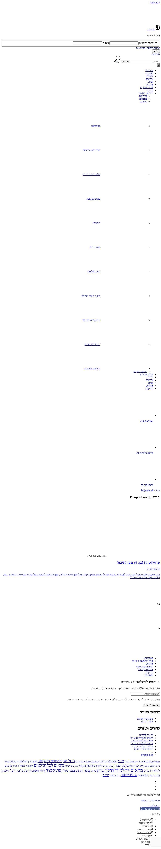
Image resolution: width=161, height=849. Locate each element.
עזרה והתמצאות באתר (142, 661)
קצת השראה (154, 775)
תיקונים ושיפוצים (92, 368)
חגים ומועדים (147, 754)
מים (72, 766)
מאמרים (149, 73)
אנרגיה (141, 761)
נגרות (101, 770)
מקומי (68, 766)
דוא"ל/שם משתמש (148, 43)
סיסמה (106, 43)
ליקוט (98, 766)
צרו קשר (149, 388)
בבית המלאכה (93, 198)
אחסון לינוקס (147, 721)
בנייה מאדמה (86, 761)
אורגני (149, 761)
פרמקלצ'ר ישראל (145, 718)
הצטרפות (140, 48)
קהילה (42, 771)
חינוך (30, 761)
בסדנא (77, 761)
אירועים (149, 79)
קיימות (5, 770)
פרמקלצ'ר (95, 126)
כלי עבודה (119, 765)
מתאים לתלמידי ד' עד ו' (142, 740)
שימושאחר (143, 775)
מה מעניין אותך (146, 93)
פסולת (65, 770)
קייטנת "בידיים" (20, 770)
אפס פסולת (134, 761)
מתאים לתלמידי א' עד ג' (141, 737)
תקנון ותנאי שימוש (144, 666)
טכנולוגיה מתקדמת (91, 320)
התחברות (155, 800)
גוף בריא (96, 223)
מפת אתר (148, 675)
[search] (145, 61)
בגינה (121, 761)
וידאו (35, 761)
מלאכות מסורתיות (91, 174)
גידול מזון (68, 761)
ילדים (141, 766)
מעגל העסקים (146, 87)
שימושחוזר (129, 775)
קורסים (150, 90)
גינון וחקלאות (94, 271)
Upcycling (156, 761)
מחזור (76, 766)
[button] (150, 808)
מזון (93, 765)
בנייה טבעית (95, 761)
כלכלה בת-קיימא (107, 766)
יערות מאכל (132, 765)
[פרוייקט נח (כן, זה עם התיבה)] (142, 529)
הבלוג (150, 81)
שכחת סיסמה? (153, 48)
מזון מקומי (85, 765)
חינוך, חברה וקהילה (90, 295)
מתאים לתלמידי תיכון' (143, 746)
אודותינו (149, 84)
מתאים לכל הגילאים (143, 749)
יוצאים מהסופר (149, 766)
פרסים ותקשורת (145, 669)
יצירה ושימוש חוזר (91, 150)
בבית (127, 761)
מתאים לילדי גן (146, 735)
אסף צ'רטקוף (153, 569)
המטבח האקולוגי (50, 761)
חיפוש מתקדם (140, 371)
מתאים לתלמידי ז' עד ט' (142, 743)
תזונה (106, 775)
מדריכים (149, 70)
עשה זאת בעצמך (79, 770)
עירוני (93, 770)
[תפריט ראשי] (158, 65)
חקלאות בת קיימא (19, 761)
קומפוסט (35, 771)
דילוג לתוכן (155, 2)
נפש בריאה (94, 247)
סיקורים (149, 76)
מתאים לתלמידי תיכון (124, 770)
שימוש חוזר (115, 775)
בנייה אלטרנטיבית (109, 761)
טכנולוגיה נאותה (92, 344)
